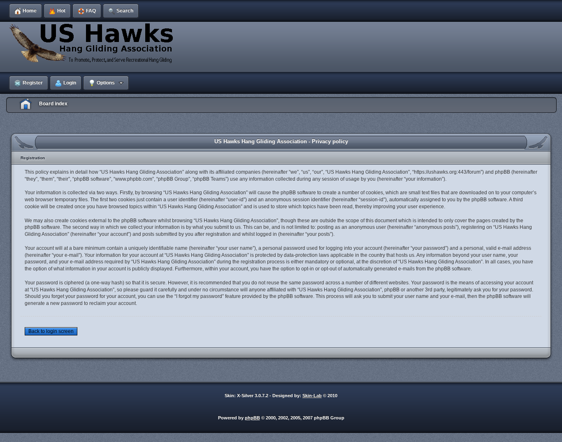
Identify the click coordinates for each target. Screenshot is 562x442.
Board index (53, 104)
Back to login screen (51, 331)
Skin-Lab (312, 395)
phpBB (252, 417)
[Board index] (92, 43)
